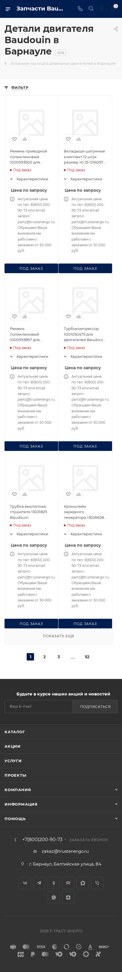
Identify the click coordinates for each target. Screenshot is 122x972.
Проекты (15, 775)
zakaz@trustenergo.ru (65, 851)
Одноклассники (54, 883)
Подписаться (95, 707)
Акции (13, 746)
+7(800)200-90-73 (42, 839)
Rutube (68, 883)
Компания (18, 789)
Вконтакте (25, 883)
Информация (21, 804)
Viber (97, 883)
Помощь (15, 818)
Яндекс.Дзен (68, 897)
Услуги (13, 760)
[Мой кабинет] (101, 9)
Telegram (39, 883)
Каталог (15, 731)
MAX (83, 883)
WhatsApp (54, 897)
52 (87, 656)
